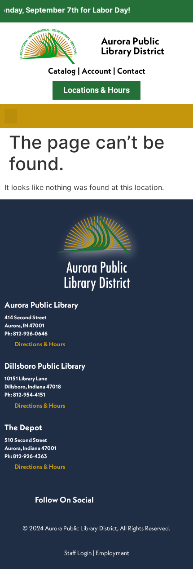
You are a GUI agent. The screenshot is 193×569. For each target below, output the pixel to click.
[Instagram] (47, 509)
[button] (10, 116)
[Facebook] (36, 509)
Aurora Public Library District (132, 46)
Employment (112, 553)
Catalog (62, 71)
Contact (131, 71)
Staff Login (78, 553)
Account (96, 71)
